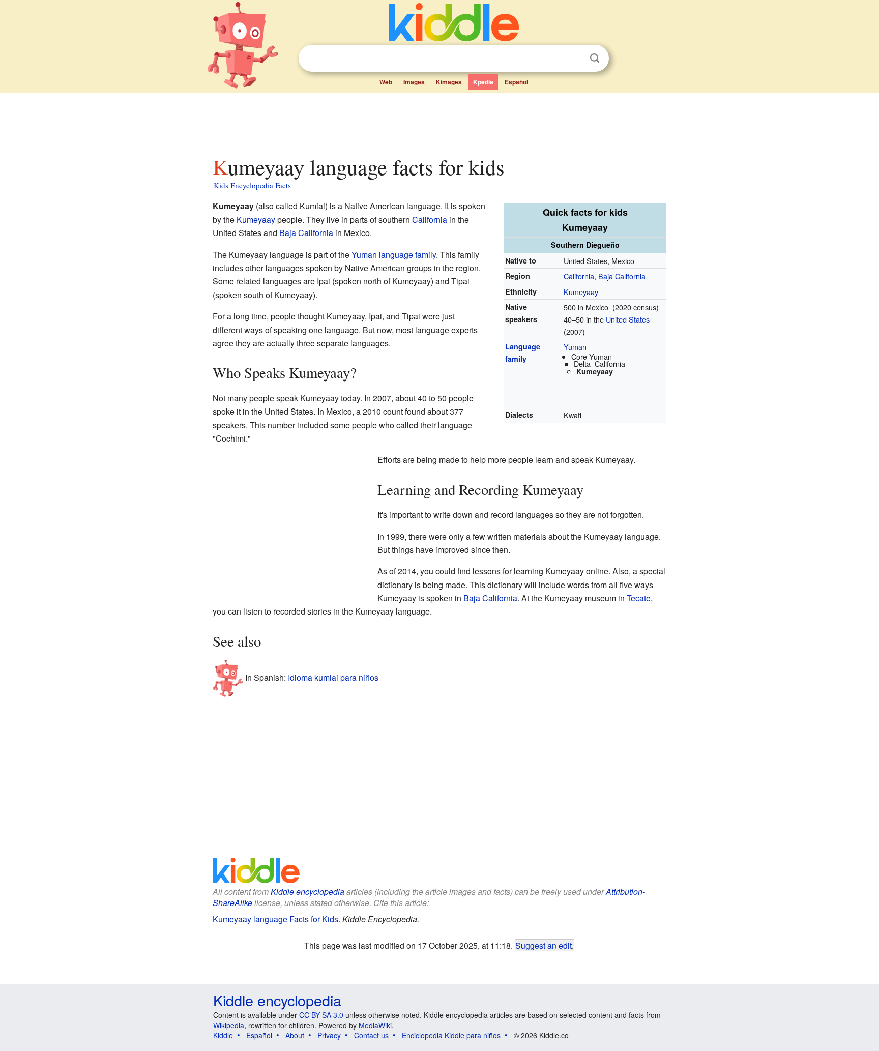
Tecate (639, 598)
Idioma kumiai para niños (333, 677)
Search (594, 58)
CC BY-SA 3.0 (321, 1015)
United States (628, 319)
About (294, 1035)
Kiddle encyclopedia (307, 891)
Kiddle (223, 1035)
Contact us (371, 1035)
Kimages (449, 81)
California (579, 276)
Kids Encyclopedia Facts (252, 185)
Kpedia (483, 81)
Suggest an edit (543, 945)
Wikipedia (228, 1025)
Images (414, 81)
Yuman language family (393, 254)
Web (385, 81)
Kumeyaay (581, 291)
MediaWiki (375, 1025)
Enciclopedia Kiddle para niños (451, 1035)
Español (516, 81)
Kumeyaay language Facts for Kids (275, 919)
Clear (573, 58)
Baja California (622, 276)
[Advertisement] (439, 122)
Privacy (329, 1035)
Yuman (575, 346)
